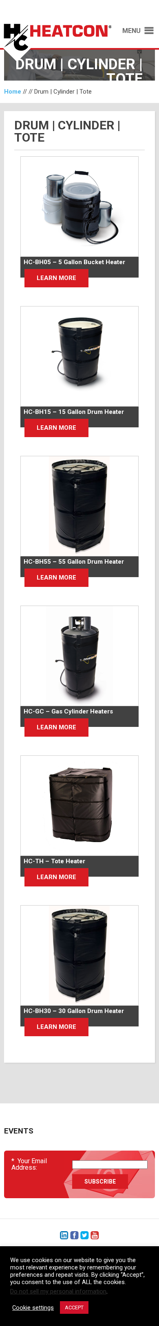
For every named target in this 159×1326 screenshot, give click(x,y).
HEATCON (55, 44)
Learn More (56, 278)
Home (12, 91)
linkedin (64, 1235)
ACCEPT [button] (74, 1307)
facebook (74, 1235)
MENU (131, 31)
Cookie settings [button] (33, 1307)
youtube (95, 1235)
